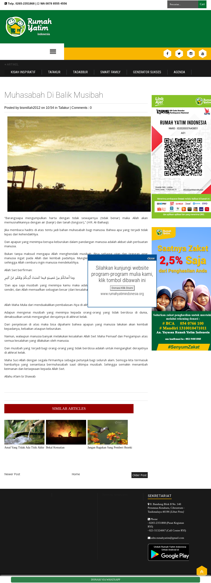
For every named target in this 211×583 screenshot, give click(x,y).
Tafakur (54, 72)
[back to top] (202, 571)
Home (76, 474)
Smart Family (110, 72)
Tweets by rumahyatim (114, 494)
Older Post (139, 475)
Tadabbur (80, 72)
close (151, 258)
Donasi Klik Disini (122, 288)
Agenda (179, 72)
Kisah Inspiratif (23, 72)
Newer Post (12, 474)
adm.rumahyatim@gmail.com (167, 537)
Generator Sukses (147, 72)
